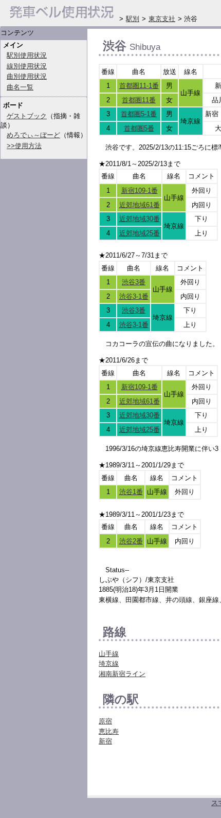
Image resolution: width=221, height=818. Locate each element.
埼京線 (109, 663)
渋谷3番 (133, 282)
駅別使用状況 (27, 55)
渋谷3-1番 (134, 296)
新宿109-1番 (139, 190)
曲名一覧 (20, 87)
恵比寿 (109, 731)
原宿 (105, 721)
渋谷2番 (131, 541)
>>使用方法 (24, 146)
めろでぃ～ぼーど (33, 135)
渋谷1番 (131, 492)
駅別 (132, 19)
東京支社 (162, 19)
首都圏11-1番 (139, 85)
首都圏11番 (139, 100)
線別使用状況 (27, 66)
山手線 (109, 654)
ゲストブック (27, 116)
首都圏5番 (139, 128)
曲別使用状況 (27, 76)
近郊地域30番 (139, 219)
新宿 (105, 741)
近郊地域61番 (139, 205)
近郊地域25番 (139, 233)
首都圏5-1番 (139, 114)
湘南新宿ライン (122, 674)
